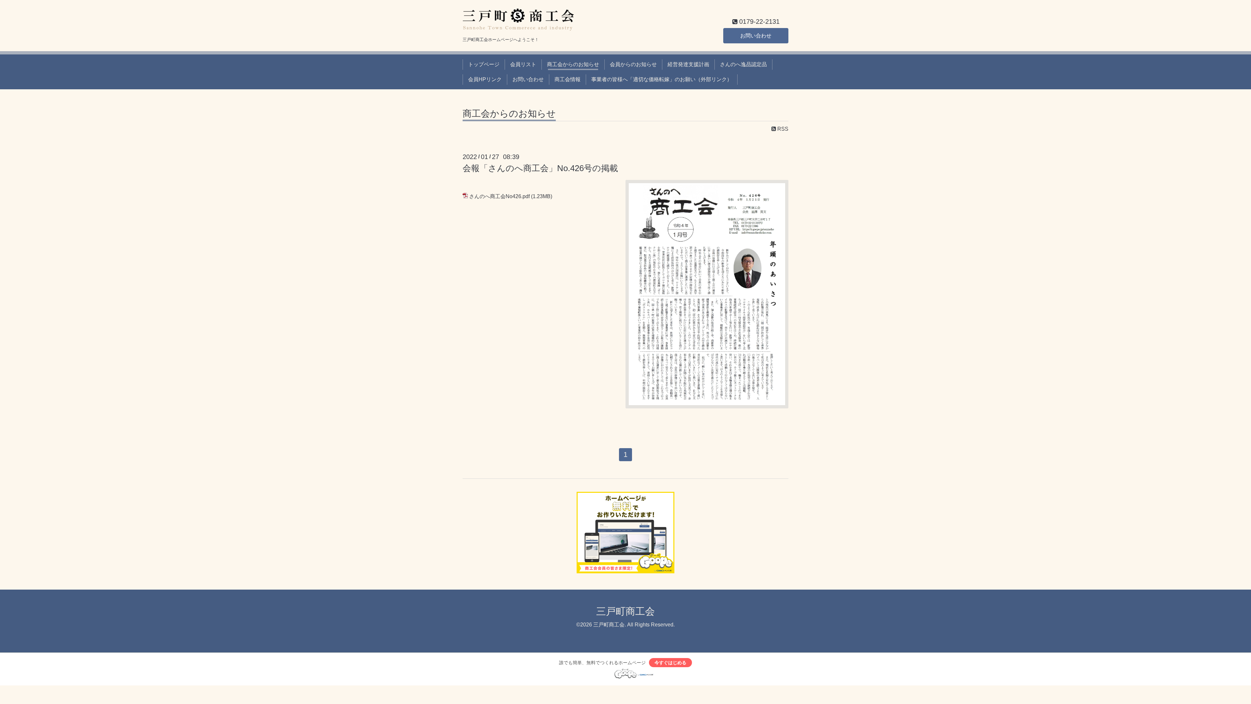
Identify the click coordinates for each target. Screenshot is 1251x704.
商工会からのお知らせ (573, 64)
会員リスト (523, 64)
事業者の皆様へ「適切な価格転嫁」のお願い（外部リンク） (661, 79)
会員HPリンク (485, 79)
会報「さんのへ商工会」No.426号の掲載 (540, 168)
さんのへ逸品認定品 (743, 64)
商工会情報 (567, 79)
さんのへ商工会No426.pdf (499, 196)
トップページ (483, 64)
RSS (782, 129)
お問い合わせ (755, 35)
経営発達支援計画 (688, 64)
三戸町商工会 (625, 611)
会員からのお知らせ (633, 64)
